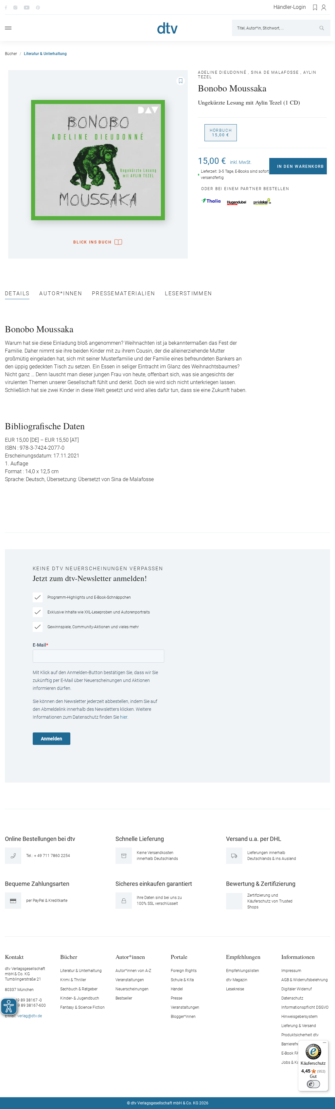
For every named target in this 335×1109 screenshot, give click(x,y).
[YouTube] (26, 7)
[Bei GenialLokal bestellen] (262, 201)
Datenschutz (292, 998)
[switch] (313, 1084)
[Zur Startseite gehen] (167, 28)
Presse (176, 998)
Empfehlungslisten (242, 970)
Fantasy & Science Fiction (82, 1007)
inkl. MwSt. (241, 162)
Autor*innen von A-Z (133, 970)
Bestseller (123, 998)
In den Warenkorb (300, 166)
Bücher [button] (68, 956)
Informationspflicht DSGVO (304, 1007)
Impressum (291, 970)
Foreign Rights (184, 970)
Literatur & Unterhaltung (81, 970)
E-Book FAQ (291, 1053)
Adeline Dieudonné (222, 72)
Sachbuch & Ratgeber (78, 989)
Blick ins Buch (92, 242)
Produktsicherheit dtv (300, 1035)
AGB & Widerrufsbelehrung (304, 980)
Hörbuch (221, 132)
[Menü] (8, 28)
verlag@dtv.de (29, 1016)
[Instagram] (15, 7)
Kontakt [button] (14, 956)
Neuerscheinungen (132, 989)
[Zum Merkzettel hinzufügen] (180, 81)
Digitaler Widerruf (296, 989)
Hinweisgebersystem (299, 1016)
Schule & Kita (182, 980)
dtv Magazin (236, 980)
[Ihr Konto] (324, 7)
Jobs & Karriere (294, 1062)
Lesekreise (235, 989)
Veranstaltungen (129, 980)
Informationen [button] (298, 956)
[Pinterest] (38, 7)
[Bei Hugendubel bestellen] (236, 203)
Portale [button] (179, 956)
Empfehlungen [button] (243, 956)
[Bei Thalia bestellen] (210, 200)
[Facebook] (6, 7)
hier (123, 717)
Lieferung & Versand (298, 1025)
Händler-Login (289, 7)
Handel (177, 989)
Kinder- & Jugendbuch (79, 998)
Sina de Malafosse (275, 72)
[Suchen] (322, 28)
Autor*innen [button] (130, 956)
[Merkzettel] (315, 7)
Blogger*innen (183, 1016)
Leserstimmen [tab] (188, 294)
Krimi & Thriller (73, 980)
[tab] (17, 295)
